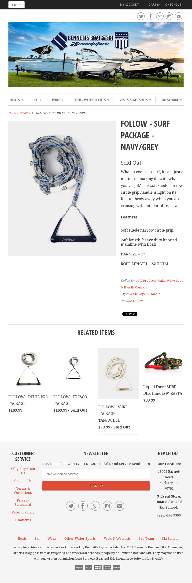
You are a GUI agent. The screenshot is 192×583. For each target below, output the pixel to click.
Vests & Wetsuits (135, 99)
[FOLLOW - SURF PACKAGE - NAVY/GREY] (62, 254)
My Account (129, 4)
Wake (57, 99)
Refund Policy (23, 512)
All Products (147, 280)
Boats (16, 99)
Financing (23, 520)
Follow (138, 301)
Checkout (173, 4)
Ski (37, 99)
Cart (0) (155, 4)
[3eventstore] (96, 55)
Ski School (171, 99)
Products (25, 113)
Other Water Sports (91, 99)
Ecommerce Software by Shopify (139, 558)
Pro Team (146, 538)
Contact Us (23, 481)
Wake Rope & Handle (144, 294)
